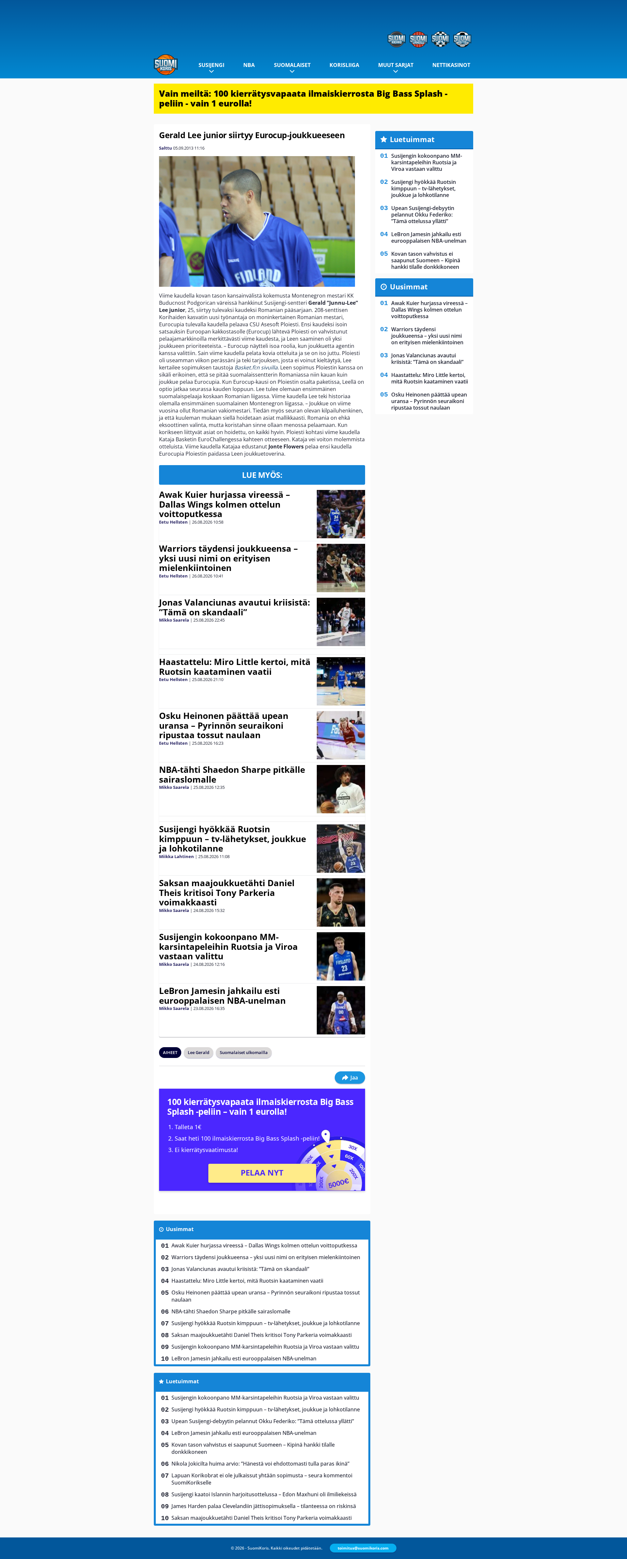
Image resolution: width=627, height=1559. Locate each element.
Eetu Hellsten (173, 522)
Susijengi (211, 65)
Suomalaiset (292, 65)
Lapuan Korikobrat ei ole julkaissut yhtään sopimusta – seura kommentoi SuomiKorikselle (261, 1479)
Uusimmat (180, 1229)
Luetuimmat (182, 1381)
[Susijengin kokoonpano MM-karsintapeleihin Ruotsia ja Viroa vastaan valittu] (341, 956)
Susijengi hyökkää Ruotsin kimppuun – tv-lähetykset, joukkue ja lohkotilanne (232, 838)
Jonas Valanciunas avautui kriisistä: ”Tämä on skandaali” (234, 607)
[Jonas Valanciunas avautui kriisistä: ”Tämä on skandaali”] (341, 622)
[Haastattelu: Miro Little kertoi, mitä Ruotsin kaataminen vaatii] (341, 681)
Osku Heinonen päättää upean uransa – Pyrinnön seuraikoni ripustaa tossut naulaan (223, 725)
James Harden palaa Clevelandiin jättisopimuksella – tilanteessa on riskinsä (263, 1506)
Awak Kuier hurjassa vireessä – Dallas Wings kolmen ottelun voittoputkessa (224, 504)
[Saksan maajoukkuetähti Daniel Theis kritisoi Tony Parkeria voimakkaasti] (341, 902)
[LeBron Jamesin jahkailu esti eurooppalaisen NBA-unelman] (341, 1010)
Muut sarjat (395, 65)
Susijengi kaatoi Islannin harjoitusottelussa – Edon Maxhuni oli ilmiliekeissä (264, 1494)
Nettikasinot (451, 65)
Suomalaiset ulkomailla (244, 1052)
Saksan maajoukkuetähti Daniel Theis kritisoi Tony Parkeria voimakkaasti (227, 892)
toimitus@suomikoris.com (363, 1548)
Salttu (165, 148)
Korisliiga (344, 65)
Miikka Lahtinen (176, 856)
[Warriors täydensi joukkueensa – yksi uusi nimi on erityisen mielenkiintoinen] (341, 568)
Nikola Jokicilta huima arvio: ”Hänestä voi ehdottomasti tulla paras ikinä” (260, 1463)
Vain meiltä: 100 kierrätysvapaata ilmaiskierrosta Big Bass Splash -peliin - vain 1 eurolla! (303, 98)
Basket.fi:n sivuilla (256, 367)
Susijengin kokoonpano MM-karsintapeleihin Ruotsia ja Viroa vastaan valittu (228, 946)
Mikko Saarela (174, 620)
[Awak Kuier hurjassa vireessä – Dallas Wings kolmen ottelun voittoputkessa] (341, 514)
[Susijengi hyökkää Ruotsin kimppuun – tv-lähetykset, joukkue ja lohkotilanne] (341, 848)
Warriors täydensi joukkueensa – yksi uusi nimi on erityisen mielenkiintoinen (228, 558)
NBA (249, 65)
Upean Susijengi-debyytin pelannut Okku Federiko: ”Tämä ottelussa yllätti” (262, 1421)
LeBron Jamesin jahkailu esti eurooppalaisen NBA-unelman (222, 995)
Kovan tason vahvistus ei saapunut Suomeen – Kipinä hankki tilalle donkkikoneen (253, 1448)
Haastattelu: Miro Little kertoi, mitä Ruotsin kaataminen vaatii (235, 666)
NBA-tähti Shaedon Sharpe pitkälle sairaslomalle (232, 774)
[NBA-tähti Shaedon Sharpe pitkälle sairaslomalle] (341, 789)
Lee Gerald (198, 1052)
